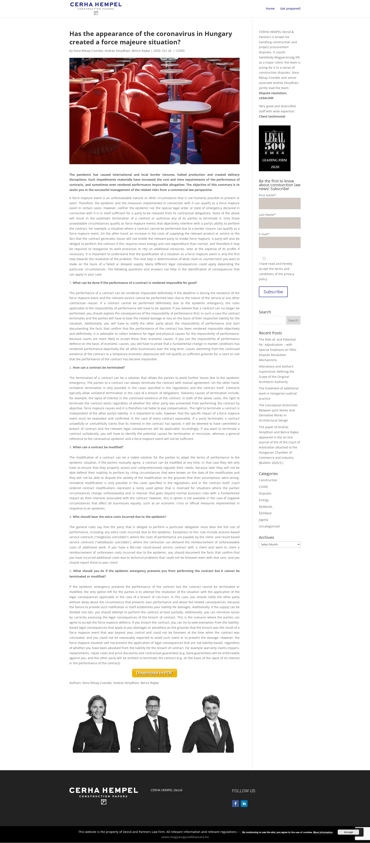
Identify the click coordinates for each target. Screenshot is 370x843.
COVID (180, 51)
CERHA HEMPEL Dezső (166, 790)
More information (323, 832)
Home (270, 8)
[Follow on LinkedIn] (244, 803)
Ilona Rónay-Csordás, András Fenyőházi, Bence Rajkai (112, 51)
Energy (264, 500)
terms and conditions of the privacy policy (276, 274)
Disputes (265, 493)
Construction (268, 480)
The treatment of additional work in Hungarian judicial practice (278, 393)
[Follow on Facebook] (235, 803)
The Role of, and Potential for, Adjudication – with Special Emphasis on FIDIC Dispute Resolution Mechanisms (278, 349)
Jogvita (263, 520)
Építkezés (265, 507)
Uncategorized (269, 526)
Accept (348, 832)
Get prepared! (290, 8)
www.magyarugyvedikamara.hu (185, 837)
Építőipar (265, 513)
